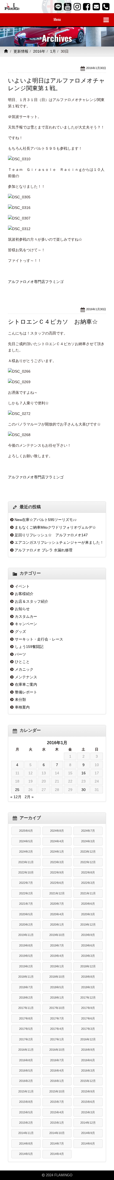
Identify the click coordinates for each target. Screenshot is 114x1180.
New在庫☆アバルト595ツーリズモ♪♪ (46, 520)
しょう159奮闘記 (29, 646)
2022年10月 (26, 872)
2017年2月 (26, 1039)
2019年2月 (26, 966)
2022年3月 (88, 882)
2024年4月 (57, 841)
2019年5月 (26, 955)
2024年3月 (88, 841)
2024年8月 (57, 830)
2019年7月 (57, 945)
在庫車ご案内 (26, 684)
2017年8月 (26, 1018)
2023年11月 (26, 862)
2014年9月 (88, 1133)
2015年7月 (57, 1101)
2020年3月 (88, 914)
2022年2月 (26, 893)
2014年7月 (57, 1143)
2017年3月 (88, 1028)
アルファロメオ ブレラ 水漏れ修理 (43, 550)
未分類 (20, 699)
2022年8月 (88, 872)
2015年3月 (88, 1112)
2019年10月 (57, 934)
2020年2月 (26, 924)
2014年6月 (88, 1143)
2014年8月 (26, 1143)
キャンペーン (26, 624)
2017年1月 (57, 1039)
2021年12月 (57, 893)
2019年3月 (88, 955)
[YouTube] (67, 6)
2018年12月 (88, 966)
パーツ (20, 654)
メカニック (24, 669)
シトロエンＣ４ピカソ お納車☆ (53, 321)
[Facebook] (86, 6)
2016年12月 (88, 1039)
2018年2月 (26, 997)
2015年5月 (26, 1112)
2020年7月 (57, 903)
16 (83, 773)
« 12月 (15, 797)
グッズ (20, 631)
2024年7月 (88, 830)
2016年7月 (57, 1060)
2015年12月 (88, 1080)
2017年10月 (57, 1007)
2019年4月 (57, 955)
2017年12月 (88, 997)
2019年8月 (26, 945)
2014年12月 (88, 1122)
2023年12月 (88, 851)
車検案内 (22, 707)
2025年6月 (26, 830)
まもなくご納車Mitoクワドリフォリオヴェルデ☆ (55, 527)
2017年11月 (26, 1007)
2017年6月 (88, 1018)
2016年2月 (26, 1080)
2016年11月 (26, 1049)
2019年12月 (88, 924)
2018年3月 (88, 987)
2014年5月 (26, 1153)
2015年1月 (57, 1122)
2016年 (39, 51)
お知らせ (22, 609)
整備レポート (26, 692)
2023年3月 (57, 862)
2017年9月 (88, 1007)
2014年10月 (57, 1133)
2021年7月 (26, 903)
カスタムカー (26, 616)
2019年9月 (88, 934)
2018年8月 (88, 976)
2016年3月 (88, 1070)
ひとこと (22, 662)
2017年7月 (57, 1018)
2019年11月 (26, 934)
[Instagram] (77, 6)
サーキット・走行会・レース (39, 639)
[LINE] (58, 6)
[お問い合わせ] (96, 6)
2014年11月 (26, 1133)
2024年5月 (26, 841)
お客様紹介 (24, 594)
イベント (22, 586)
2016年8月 (26, 1060)
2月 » (29, 797)
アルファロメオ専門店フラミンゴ (36, 282)
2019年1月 (57, 966)
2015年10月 (57, 1091)
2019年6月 (88, 945)
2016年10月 (57, 1049)
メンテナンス (26, 677)
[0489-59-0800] (106, 6)
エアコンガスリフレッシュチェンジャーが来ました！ (59, 542)
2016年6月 (88, 1060)
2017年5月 (26, 1028)
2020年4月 (57, 914)
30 (83, 790)
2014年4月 (57, 1153)
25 (17, 790)
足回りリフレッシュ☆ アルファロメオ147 (51, 535)
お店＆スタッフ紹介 (31, 601)
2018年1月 (57, 997)
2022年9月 (57, 872)
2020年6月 (88, 903)
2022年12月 (88, 862)
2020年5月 (26, 914)
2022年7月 (26, 882)
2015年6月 (88, 1101)
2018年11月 (26, 976)
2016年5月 (26, 1070)
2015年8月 (26, 1101)
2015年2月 (26, 1122)
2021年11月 (88, 893)
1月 (53, 51)
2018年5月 (57, 987)
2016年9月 (88, 1049)
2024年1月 (57, 851)
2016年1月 (57, 1080)
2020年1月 (57, 924)
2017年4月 (57, 1028)
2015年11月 (26, 1091)
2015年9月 (88, 1091)
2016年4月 (57, 1070)
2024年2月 (26, 851)
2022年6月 (57, 882)
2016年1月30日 (96, 68)
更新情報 (21, 51)
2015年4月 (57, 1112)
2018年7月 (26, 987)
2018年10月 (57, 976)
